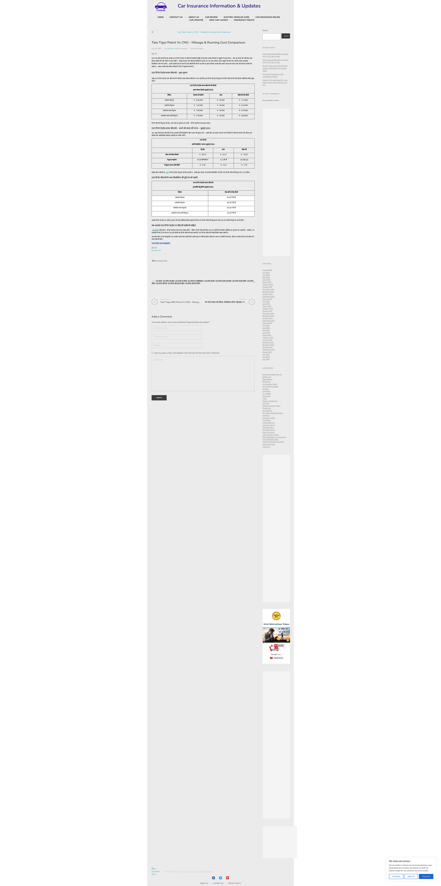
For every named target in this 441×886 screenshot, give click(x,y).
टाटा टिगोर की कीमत (168, 281)
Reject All (411, 876)
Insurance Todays (197, 48)
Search (265, 30)
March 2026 (267, 282)
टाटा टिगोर (155, 230)
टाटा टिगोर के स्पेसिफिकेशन (195, 281)
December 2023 (268, 342)
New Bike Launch (269, 430)
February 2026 (268, 285)
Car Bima (170, 48)
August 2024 (267, 323)
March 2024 (267, 335)
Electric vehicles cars (270, 401)
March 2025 (267, 306)
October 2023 (268, 347)
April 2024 (266, 333)
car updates (267, 394)
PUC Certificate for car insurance (274, 437)
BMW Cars (266, 382)
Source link (156, 250)
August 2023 (267, 352)
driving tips (266, 396)
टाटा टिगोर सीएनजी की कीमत (176, 283)
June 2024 (266, 328)
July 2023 (266, 354)
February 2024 (268, 338)
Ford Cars (266, 403)
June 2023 (266, 357)
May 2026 (266, 277)
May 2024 (266, 330)
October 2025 (268, 294)
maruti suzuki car (269, 425)
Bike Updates (267, 379)
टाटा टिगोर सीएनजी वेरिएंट (192, 283)
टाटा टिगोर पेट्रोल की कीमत (223, 281)
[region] (411, 869)
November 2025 (268, 292)
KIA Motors (267, 420)
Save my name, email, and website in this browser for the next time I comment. (187, 353)
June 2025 (266, 304)
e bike (265, 399)
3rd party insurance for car (272, 374)
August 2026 (267, 270)
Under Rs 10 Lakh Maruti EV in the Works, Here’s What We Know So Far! (275, 82)
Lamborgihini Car (269, 423)
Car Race (266, 389)
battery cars (267, 377)
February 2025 (268, 309)
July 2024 (266, 325)
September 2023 (268, 350)
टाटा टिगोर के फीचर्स (181, 281)
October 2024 (268, 318)
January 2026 (267, 287)
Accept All (426, 876)
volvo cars (266, 447)
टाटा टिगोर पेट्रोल (209, 281)
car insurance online (270, 384)
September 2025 (268, 297)
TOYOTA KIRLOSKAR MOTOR (273, 442)
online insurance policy (271, 435)
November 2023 (268, 345)
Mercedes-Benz (268, 427)
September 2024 (268, 321)
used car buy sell (269, 444)
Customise (396, 876)
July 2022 (266, 359)
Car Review (267, 391)
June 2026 (266, 275)
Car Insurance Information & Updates (219, 6)
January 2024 (267, 340)
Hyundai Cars (267, 411)
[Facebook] (213, 877)
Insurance (266, 415)
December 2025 (268, 289)
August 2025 (267, 299)
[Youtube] (227, 877)
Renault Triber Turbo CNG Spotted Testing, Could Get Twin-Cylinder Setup (275, 68)
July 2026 (266, 272)
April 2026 (266, 280)
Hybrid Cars (267, 408)
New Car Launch (268, 432)
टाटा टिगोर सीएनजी (161, 283)
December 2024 (268, 313)
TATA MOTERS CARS (270, 440)
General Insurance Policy (271, 406)
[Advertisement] (276, 182)
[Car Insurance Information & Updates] (161, 7)
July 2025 (266, 301)
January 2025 (267, 311)
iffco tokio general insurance (273, 413)
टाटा (167, 172)
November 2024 (268, 316)
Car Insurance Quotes (270, 386)
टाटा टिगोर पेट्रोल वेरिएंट (239, 281)
